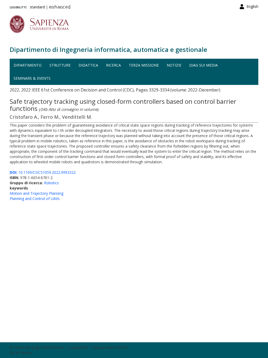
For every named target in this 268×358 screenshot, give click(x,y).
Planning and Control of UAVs (35, 198)
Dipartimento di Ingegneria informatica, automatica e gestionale (108, 49)
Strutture (60, 65)
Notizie (174, 65)
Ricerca (113, 65)
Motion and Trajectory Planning (36, 193)
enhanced (60, 7)
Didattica (88, 65)
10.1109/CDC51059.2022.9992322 (43, 172)
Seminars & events (32, 78)
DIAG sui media (203, 65)
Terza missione (144, 65)
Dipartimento (28, 65)
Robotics (51, 182)
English (252, 6)
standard (37, 6)
